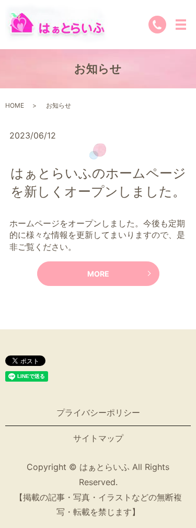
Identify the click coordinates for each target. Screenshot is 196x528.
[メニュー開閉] (181, 24)
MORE (98, 273)
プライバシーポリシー (98, 412)
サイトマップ (98, 438)
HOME (14, 105)
